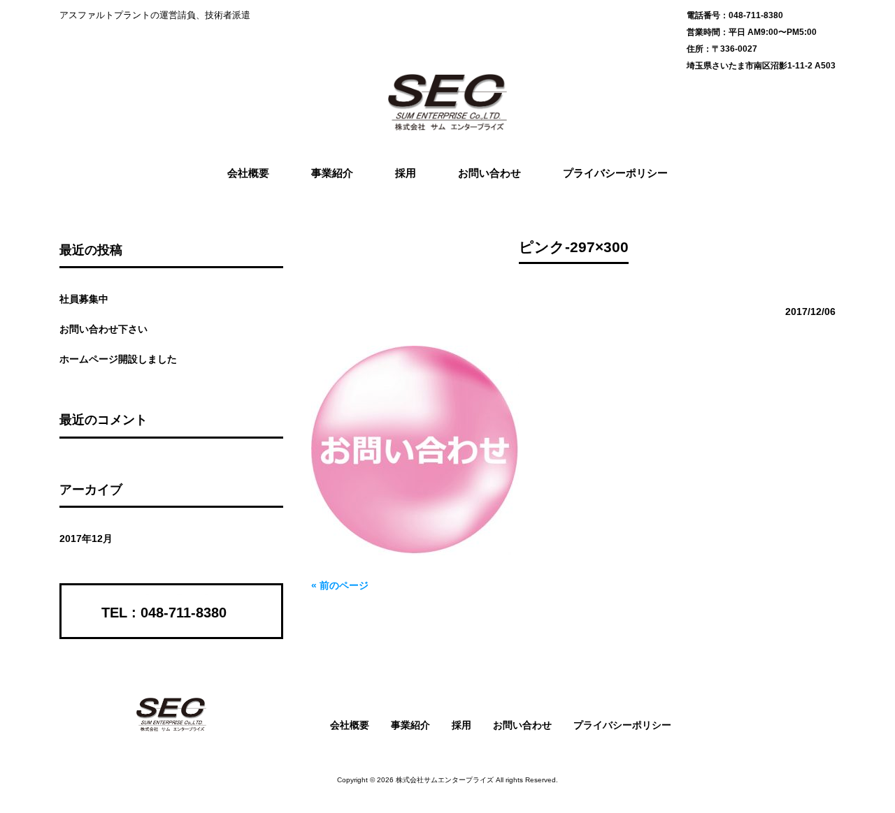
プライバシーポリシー (622, 725)
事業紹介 (410, 725)
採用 (461, 725)
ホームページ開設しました (118, 359)
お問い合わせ (522, 725)
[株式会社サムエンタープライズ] (447, 125)
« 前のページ (339, 585)
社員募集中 (83, 299)
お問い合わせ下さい (103, 329)
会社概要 (349, 725)
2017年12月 (86, 538)
